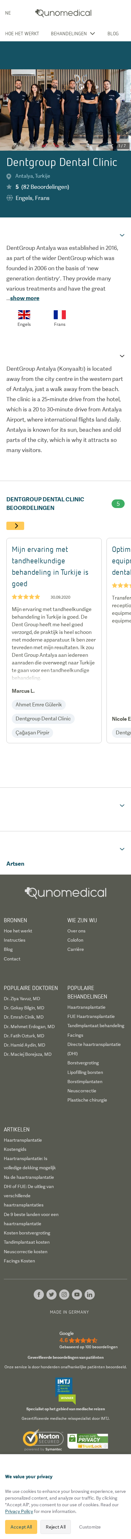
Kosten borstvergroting (27, 1232)
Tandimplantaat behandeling (95, 1025)
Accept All (21, 1526)
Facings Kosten (19, 1260)
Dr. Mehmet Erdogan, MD (29, 1026)
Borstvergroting (83, 1062)
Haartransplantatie (86, 1007)
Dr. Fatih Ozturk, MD (24, 1035)
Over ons (76, 930)
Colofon (75, 940)
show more (24, 298)
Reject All (55, 1526)
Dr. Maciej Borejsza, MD (28, 1054)
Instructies (14, 940)
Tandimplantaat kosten (27, 1242)
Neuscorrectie (81, 1090)
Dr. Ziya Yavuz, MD (22, 998)
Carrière (75, 949)
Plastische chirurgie (87, 1100)
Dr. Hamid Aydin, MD (24, 1045)
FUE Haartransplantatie (91, 1016)
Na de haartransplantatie (29, 1177)
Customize (90, 1526)
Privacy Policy (19, 1511)
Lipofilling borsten (85, 1072)
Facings (75, 1035)
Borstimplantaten (84, 1081)
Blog (113, 33)
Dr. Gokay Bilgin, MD (24, 1007)
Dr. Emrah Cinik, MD (24, 1017)
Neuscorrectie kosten (25, 1251)
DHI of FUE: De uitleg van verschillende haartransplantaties (29, 1196)
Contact (12, 958)
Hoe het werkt (22, 33)
